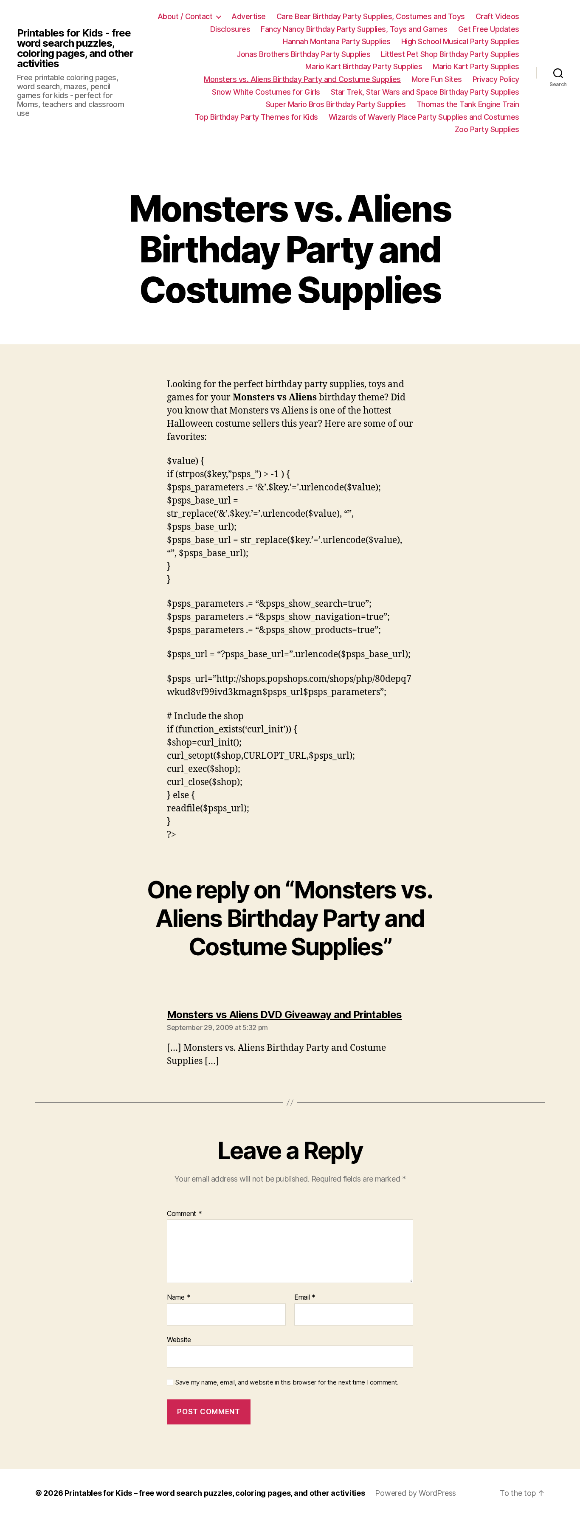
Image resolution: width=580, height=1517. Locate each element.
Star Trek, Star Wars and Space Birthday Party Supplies (425, 91)
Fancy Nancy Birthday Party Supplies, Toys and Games (354, 29)
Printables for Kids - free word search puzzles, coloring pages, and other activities (75, 48)
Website (179, 1339)
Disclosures (230, 29)
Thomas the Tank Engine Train (468, 104)
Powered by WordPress (415, 1493)
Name (178, 1297)
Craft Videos (497, 16)
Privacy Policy (496, 79)
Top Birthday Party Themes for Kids (256, 117)
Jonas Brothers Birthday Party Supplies (303, 54)
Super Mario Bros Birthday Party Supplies (336, 104)
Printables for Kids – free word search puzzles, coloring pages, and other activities (215, 1493)
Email (304, 1297)
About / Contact (185, 16)
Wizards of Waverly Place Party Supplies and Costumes (424, 117)
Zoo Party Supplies (487, 129)
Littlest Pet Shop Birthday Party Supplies (450, 54)
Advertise (248, 16)
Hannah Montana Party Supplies (337, 41)
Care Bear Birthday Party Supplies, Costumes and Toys (370, 16)
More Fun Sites (436, 79)
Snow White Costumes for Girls (266, 91)
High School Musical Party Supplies (460, 41)
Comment (184, 1214)
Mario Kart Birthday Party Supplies (363, 66)
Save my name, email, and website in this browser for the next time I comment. (287, 1382)
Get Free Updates (488, 29)
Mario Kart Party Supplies (476, 66)
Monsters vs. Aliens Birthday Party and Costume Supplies (302, 79)
